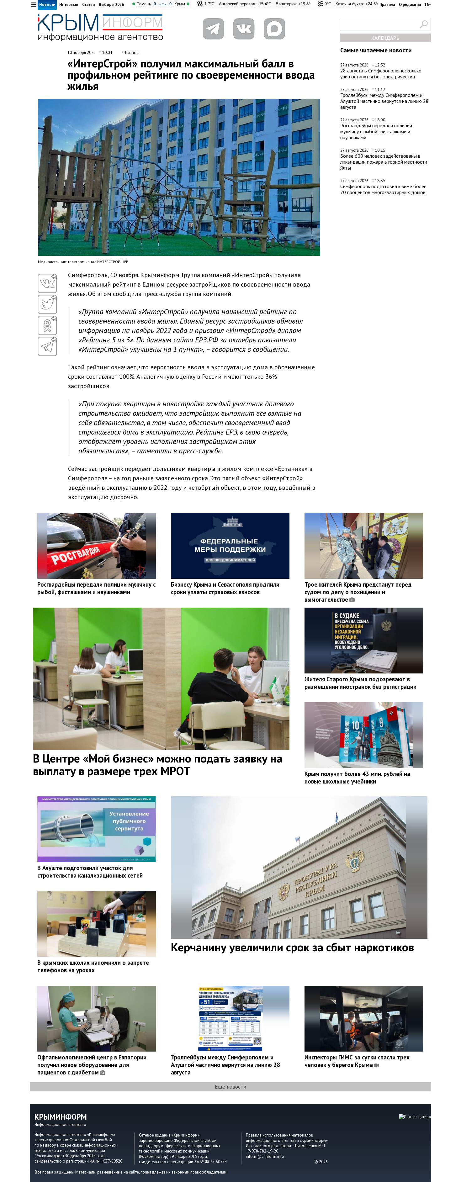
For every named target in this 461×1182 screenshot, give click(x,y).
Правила (387, 4)
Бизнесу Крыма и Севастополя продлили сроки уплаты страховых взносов (225, 588)
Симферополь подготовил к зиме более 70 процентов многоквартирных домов (383, 189)
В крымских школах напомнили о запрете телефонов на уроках (93, 966)
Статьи (88, 4)
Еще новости (230, 1086)
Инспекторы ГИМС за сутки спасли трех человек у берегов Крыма (357, 1061)
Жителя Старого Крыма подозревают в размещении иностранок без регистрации (360, 682)
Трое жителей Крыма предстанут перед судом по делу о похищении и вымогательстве (358, 592)
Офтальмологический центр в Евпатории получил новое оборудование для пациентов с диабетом (91, 1064)
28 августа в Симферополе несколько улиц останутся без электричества (380, 73)
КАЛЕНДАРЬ (385, 38)
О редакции (410, 4)
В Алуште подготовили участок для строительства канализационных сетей (90, 871)
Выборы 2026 (111, 4)
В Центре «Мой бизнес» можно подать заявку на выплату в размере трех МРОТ (158, 764)
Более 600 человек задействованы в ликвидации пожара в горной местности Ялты (383, 162)
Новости (47, 4)
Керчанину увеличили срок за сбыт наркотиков (292, 946)
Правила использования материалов (279, 1135)
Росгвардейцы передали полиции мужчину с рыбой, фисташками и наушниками (376, 131)
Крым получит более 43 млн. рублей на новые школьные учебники (357, 777)
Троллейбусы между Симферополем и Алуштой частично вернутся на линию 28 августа (384, 101)
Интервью (68, 4)
